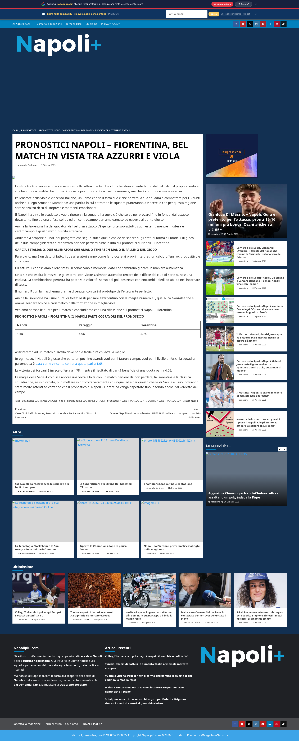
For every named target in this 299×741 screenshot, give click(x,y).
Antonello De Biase (27, 165)
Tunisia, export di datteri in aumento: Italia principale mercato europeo (92, 614)
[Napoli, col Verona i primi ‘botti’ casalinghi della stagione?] (172, 521)
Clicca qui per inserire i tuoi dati (235, 14)
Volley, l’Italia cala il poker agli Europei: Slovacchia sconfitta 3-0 (38, 614)
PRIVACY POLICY (110, 23)
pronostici (113, 400)
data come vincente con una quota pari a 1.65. (69, 364)
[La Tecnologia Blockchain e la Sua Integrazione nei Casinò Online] (43, 521)
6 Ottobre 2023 (48, 165)
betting (26, 400)
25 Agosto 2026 (231, 234)
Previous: (55, 413)
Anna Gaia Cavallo (81, 619)
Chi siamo (91, 23)
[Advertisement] (149, 89)
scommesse (191, 400)
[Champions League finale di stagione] (172, 458)
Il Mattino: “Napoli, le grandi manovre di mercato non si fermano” (259, 394)
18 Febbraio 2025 (46, 491)
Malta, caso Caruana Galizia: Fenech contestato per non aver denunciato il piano (203, 615)
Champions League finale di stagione (168, 484)
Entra (214, 13)
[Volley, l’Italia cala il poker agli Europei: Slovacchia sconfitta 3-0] (38, 590)
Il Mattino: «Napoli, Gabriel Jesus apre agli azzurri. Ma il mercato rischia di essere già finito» (259, 337)
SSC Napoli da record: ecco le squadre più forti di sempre (42, 485)
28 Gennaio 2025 (46, 553)
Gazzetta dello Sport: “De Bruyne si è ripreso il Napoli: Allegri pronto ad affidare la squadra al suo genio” (258, 422)
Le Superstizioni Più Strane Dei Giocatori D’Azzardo (105, 485)
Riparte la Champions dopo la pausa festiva (103, 547)
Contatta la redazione (49, 23)
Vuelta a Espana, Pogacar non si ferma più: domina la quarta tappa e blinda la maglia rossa (149, 615)
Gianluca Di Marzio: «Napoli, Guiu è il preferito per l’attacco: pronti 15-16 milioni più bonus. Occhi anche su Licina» (243, 222)
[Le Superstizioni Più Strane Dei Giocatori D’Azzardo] (108, 458)
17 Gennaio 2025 (110, 553)
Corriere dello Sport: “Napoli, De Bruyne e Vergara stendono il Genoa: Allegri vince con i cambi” (260, 281)
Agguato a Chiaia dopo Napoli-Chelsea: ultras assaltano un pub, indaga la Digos (243, 495)
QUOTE (151, 400)
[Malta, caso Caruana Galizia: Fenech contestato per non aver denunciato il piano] (205, 590)
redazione (151, 553)
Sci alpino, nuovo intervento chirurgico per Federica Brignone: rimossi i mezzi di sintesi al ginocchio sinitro (260, 615)
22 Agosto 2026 (259, 316)
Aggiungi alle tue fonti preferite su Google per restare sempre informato (95, 4)
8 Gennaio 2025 (167, 553)
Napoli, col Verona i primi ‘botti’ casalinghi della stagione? (172, 547)
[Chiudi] (255, 4)
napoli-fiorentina (68, 400)
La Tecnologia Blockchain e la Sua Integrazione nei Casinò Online (37, 547)
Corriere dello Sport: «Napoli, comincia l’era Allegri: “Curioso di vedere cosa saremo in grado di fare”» (260, 309)
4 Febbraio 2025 (175, 488)
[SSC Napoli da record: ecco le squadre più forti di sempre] (43, 458)
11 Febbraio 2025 (111, 491)
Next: (155, 413)
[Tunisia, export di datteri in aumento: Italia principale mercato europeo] (94, 590)
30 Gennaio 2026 (231, 501)
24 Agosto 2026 (259, 261)
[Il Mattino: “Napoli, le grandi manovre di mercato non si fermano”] (220, 395)
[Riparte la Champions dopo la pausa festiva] (108, 521)
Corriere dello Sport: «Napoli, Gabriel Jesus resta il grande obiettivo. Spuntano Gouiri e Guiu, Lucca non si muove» (259, 365)
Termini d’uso (73, 23)
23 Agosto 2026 (259, 288)
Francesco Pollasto (26, 491)
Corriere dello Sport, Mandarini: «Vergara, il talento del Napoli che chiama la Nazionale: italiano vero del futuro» (259, 252)
